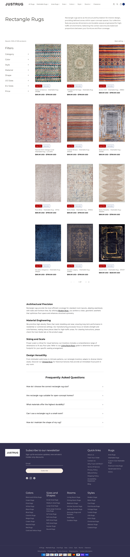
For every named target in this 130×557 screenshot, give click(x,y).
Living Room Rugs (68, 346)
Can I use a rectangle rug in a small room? (44, 413)
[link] (69, 282)
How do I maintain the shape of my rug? (43, 422)
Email (28, 464)
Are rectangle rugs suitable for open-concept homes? (50, 395)
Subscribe (44, 471)
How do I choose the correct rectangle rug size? (47, 386)
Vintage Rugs (47, 362)
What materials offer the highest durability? (45, 404)
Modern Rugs (63, 311)
